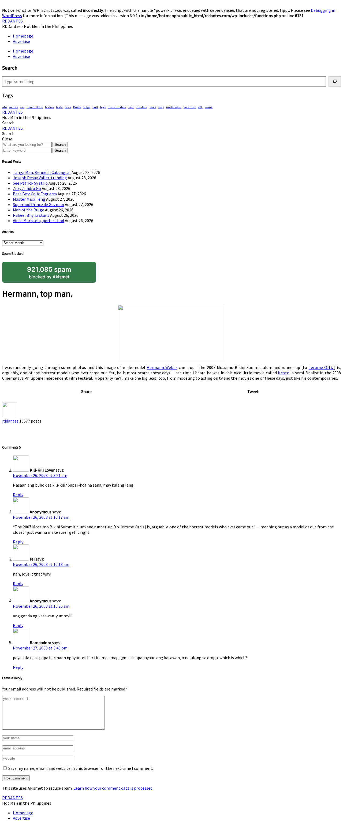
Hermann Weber (162, 367)
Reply (18, 494)
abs (4, 107)
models (141, 107)
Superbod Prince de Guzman (38, 204)
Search (60, 145)
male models (117, 107)
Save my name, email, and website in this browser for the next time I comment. (80, 768)
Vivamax (190, 107)
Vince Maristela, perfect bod (38, 220)
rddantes (10, 421)
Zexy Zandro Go (27, 188)
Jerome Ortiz (321, 367)
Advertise (21, 41)
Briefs (77, 107)
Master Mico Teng (29, 199)
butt (95, 107)
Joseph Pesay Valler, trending (40, 177)
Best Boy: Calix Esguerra (35, 193)
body (59, 107)
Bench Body (35, 107)
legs (103, 107)
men (131, 107)
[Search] (335, 81)
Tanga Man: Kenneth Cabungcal (42, 172)
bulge (86, 107)
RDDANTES (12, 21)
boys (68, 107)
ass (22, 107)
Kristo (283, 372)
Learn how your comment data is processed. (113, 788)
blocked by (49, 272)
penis (152, 107)
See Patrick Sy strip (30, 183)
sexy (161, 107)
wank (208, 107)
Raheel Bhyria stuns (31, 215)
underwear (173, 107)
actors (13, 107)
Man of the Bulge (28, 209)
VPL (200, 107)
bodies (49, 107)
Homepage (23, 36)
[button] (8, 122)
